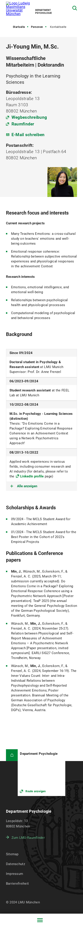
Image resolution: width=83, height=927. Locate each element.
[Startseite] (12, 755)
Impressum (14, 874)
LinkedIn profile (32, 476)
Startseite (19, 27)
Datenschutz (15, 864)
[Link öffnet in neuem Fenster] (41, 772)
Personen (37, 27)
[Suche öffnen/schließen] (74, 8)
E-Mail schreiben (28, 134)
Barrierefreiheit (17, 884)
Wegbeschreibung (29, 117)
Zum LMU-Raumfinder (28, 838)
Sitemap (12, 854)
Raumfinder (23, 124)
